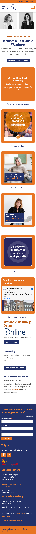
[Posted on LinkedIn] (32, 289)
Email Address (6, 419)
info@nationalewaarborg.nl (11, 484)
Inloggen (20, 1)
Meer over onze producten (18, 60)
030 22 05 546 (6, 487)
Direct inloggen (11, 342)
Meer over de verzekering (15, 367)
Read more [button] (6, 298)
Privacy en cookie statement (11, 520)
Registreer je (16, 389)
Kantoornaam (6, 425)
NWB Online (21, 514)
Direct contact (30, 1)
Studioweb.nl (5, 531)
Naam (3, 432)
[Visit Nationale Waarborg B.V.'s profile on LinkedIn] (5, 289)
